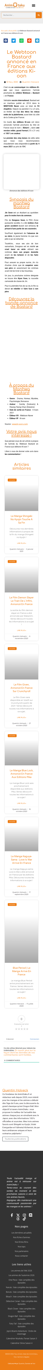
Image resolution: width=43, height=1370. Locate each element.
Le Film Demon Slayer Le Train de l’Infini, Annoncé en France (21, 601)
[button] (33, 5)
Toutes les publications (15, 1139)
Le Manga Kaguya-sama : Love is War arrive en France (21, 859)
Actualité (12, 31)
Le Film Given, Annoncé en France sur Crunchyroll (21, 688)
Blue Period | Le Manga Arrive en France (21, 971)
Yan (33, 1363)
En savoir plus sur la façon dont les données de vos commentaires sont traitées (19, 1052)
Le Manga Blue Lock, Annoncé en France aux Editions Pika (21, 774)
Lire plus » (21, 543)
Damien (28, 1363)
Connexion (34, 1039)
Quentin (21, 1363)
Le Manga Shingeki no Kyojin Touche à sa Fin (22, 519)
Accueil (4, 31)
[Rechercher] (39, 15)
